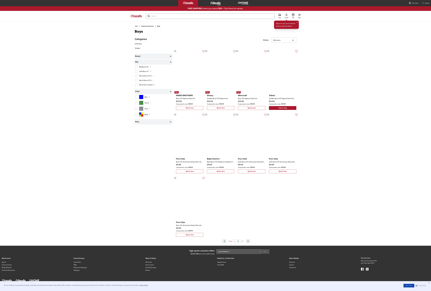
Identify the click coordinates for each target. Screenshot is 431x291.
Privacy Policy (144, 285)
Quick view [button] (194, 108)
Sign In (4, 262)
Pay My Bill (220, 265)
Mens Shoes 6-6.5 (146, 76)
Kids (136, 26)
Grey (147, 109)
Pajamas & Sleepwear (147, 26)
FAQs (75, 265)
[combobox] (210, 16)
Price (137, 122)
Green (148, 103)
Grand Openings (150, 267)
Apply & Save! (221, 262)
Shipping (76, 270)
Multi (147, 114)
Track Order (77, 262)
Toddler (137, 48)
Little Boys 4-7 (145, 71)
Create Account (6, 265)
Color (137, 91)
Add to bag (287, 108)
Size (136, 62)
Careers (291, 265)
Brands (147, 270)
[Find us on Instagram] (367, 269)
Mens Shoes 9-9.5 (146, 80)
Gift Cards (148, 262)
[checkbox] (136, 66)
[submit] (265, 251)
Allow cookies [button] (408, 285)
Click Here (228, 8)
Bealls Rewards (7, 267)
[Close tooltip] (297, 22)
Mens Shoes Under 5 (147, 85)
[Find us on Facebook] (362, 269)
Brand (137, 56)
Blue (147, 97)
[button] (421, 285)
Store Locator (149, 265)
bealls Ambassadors (8, 270)
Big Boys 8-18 (145, 67)
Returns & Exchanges (80, 267)
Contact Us (292, 267)
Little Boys (138, 44)
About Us (292, 262)
